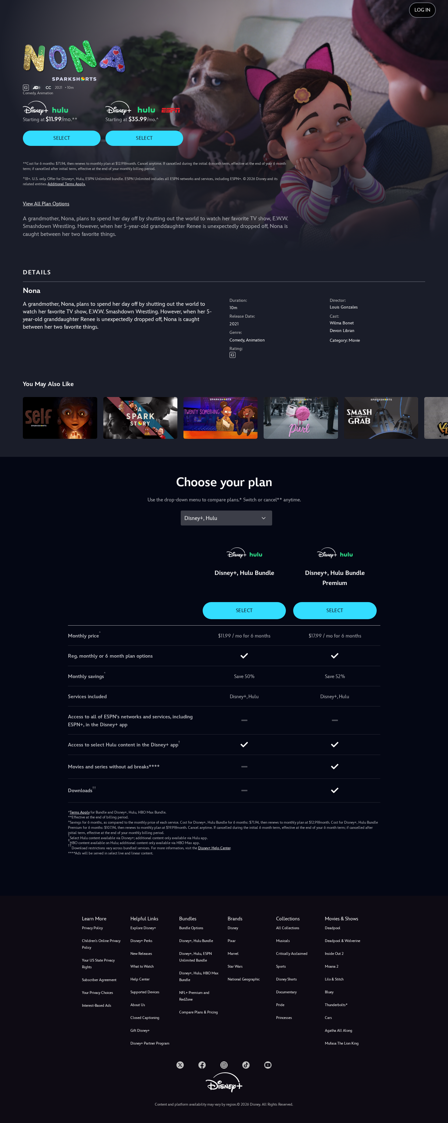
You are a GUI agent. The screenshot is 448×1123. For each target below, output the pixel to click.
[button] (151, 919)
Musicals (283, 941)
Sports (281, 966)
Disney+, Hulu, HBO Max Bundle (199, 976)
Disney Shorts (286, 979)
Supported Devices (144, 992)
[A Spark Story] (140, 418)
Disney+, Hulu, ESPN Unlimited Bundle (195, 956)
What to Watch (142, 966)
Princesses (284, 1018)
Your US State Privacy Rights (98, 963)
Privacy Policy (92, 928)
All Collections (287, 928)
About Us (137, 1005)
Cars (328, 1018)
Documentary (286, 992)
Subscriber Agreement (99, 980)
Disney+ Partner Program (149, 1043)
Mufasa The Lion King (342, 1043)
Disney (233, 928)
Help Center (140, 979)
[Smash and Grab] (381, 418)
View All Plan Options (46, 204)
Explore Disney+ (143, 928)
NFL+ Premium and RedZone (194, 996)
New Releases (141, 953)
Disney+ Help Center (214, 848)
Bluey (329, 992)
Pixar (232, 941)
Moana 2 (331, 966)
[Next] (436, 417)
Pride (280, 1005)
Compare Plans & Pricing (198, 1012)
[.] (180, 1065)
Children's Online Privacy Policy (101, 944)
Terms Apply (80, 812)
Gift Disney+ (140, 1030)
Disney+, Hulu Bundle (196, 941)
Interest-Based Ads (96, 1005)
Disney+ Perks (141, 941)
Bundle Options (191, 928)
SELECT (61, 138)
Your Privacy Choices (97, 993)
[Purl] (301, 418)
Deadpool (332, 928)
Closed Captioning (144, 1018)
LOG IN (422, 10)
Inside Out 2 (334, 953)
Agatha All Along (338, 1030)
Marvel (233, 953)
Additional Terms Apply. (66, 184)
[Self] (60, 418)
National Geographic (244, 979)
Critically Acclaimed (292, 953)
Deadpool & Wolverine (342, 941)
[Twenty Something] (220, 418)
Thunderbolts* (336, 1005)
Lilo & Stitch (334, 979)
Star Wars (235, 966)
